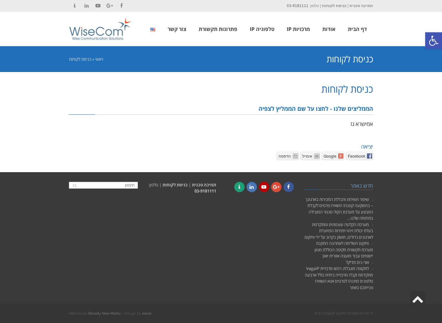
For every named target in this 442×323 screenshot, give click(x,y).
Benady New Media (104, 313)
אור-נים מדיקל (357, 262)
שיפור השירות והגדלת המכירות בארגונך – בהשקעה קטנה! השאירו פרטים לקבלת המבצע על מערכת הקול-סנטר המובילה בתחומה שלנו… (339, 208)
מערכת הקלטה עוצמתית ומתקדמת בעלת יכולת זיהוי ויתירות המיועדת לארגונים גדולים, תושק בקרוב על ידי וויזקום (338, 231)
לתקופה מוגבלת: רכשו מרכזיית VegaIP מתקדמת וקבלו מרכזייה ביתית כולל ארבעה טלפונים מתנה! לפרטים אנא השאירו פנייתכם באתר (339, 278)
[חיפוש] (74, 185)
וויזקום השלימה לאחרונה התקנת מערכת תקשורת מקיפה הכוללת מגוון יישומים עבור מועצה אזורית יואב (344, 249)
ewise (146, 313)
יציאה (367, 146)
